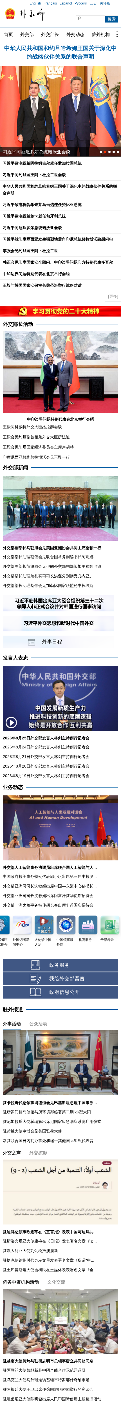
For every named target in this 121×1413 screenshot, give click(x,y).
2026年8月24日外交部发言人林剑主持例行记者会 (46, 747)
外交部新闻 (15, 467)
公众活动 (38, 1023)
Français (50, 3)
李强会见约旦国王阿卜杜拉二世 (30, 250)
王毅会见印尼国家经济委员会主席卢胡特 (38, 447)
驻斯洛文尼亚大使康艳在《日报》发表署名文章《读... (50, 1241)
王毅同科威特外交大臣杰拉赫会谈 (32, 427)
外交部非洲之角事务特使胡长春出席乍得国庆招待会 (48, 905)
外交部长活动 (18, 324)
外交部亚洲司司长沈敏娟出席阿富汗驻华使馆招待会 (48, 895)
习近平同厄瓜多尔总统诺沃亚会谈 (32, 227)
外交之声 (12, 1152)
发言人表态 (15, 658)
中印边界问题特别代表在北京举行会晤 (36, 274)
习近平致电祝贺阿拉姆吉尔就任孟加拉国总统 (60, 48)
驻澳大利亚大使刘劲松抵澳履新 (30, 1250)
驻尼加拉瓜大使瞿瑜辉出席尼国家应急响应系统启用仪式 (52, 1121)
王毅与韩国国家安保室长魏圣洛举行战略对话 (42, 285)
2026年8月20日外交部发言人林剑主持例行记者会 (46, 766)
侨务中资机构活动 (21, 1282)
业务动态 (13, 787)
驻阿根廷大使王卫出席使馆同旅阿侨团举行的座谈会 (48, 1389)
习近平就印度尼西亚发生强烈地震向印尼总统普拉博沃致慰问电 (58, 239)
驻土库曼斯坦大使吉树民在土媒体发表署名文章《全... (50, 1270)
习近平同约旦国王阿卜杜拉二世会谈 (34, 174)
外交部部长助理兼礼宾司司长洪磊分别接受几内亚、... (50, 576)
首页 (8, 34)
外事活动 (12, 1023)
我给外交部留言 (67, 978)
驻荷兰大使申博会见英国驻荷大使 (32, 1131)
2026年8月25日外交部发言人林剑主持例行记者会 (46, 738)
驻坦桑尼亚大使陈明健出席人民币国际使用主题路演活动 (52, 1399)
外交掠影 (38, 1152)
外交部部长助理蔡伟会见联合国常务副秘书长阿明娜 (48, 557)
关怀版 (105, 3)
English (35, 3)
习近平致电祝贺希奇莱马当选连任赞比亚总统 (42, 204)
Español (65, 3)
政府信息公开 (64, 992)
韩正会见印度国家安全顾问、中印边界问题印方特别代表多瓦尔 (58, 262)
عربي (93, 3)
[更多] (113, 296)
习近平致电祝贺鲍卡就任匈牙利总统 (34, 216)
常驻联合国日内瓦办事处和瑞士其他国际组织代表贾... (50, 1140)
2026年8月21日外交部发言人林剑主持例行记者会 (46, 756)
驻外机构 (101, 34)
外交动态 (75, 34)
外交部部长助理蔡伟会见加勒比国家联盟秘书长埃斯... (50, 585)
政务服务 (59, 965)
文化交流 (56, 1282)
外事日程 (52, 642)
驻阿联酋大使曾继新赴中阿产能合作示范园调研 (44, 1370)
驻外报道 (13, 1009)
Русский (81, 3)
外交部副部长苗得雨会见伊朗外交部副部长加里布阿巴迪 (52, 566)
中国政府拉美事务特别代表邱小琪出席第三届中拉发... (50, 876)
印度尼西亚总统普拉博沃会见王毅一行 (36, 457)
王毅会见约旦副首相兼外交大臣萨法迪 (36, 437)
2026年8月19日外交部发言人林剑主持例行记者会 (46, 775)
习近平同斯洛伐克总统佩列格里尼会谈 (41, 151)
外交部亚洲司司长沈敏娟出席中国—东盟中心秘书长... (50, 886)
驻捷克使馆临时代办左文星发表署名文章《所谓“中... (48, 1260)
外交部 (27, 34)
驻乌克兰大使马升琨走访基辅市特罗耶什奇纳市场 (46, 1380)
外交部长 (50, 34)
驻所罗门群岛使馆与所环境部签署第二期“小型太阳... (48, 1112)
